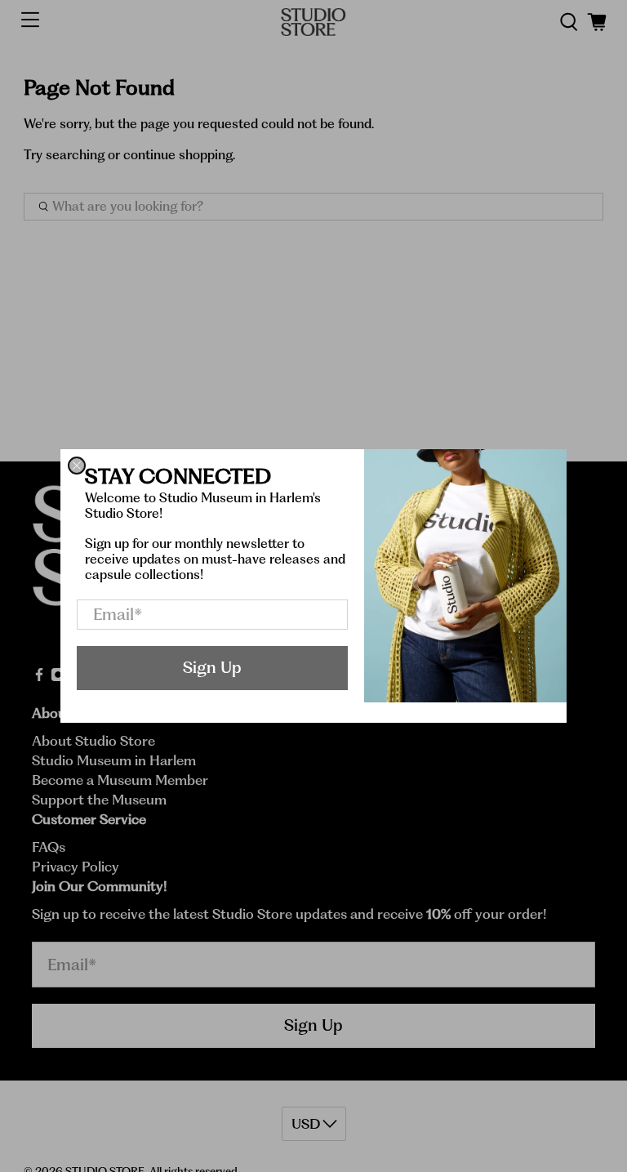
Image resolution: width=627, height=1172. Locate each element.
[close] (77, 465)
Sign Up (212, 667)
